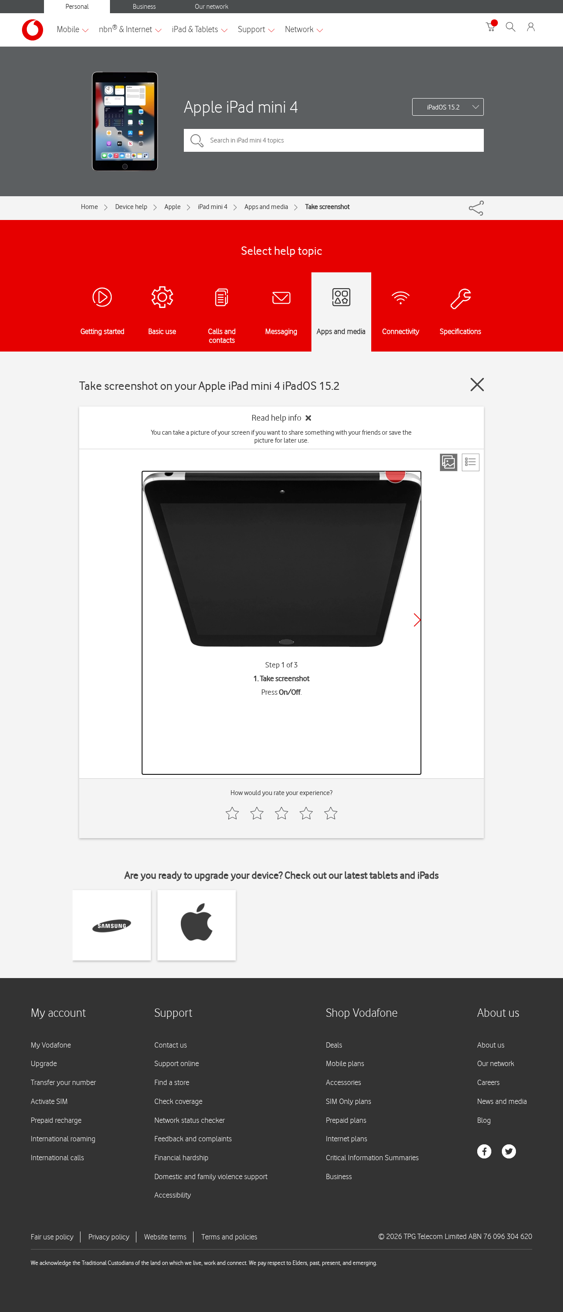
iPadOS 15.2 (443, 107)
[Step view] (448, 462)
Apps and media (266, 207)
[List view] (470, 462)
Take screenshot (327, 207)
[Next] (417, 620)
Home (89, 207)
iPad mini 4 (212, 207)
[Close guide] (477, 384)
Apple (173, 207)
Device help (131, 207)
